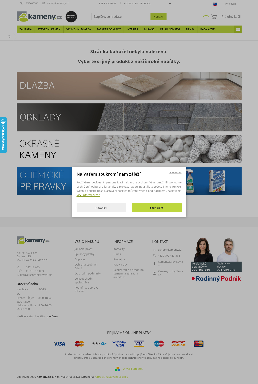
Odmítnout (175, 172)
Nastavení (101, 207)
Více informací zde (88, 195)
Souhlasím (156, 207)
